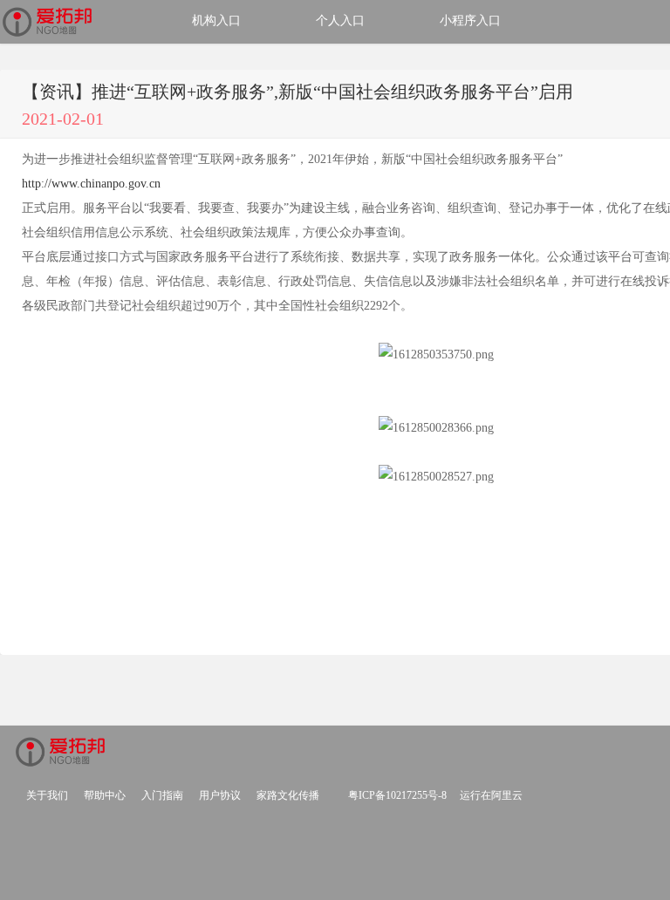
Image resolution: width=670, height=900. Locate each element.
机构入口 (216, 20)
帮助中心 (105, 795)
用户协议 (220, 795)
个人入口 (340, 20)
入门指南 (162, 795)
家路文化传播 (287, 795)
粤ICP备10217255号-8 (397, 795)
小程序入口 (470, 20)
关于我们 (47, 795)
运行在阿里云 (491, 795)
